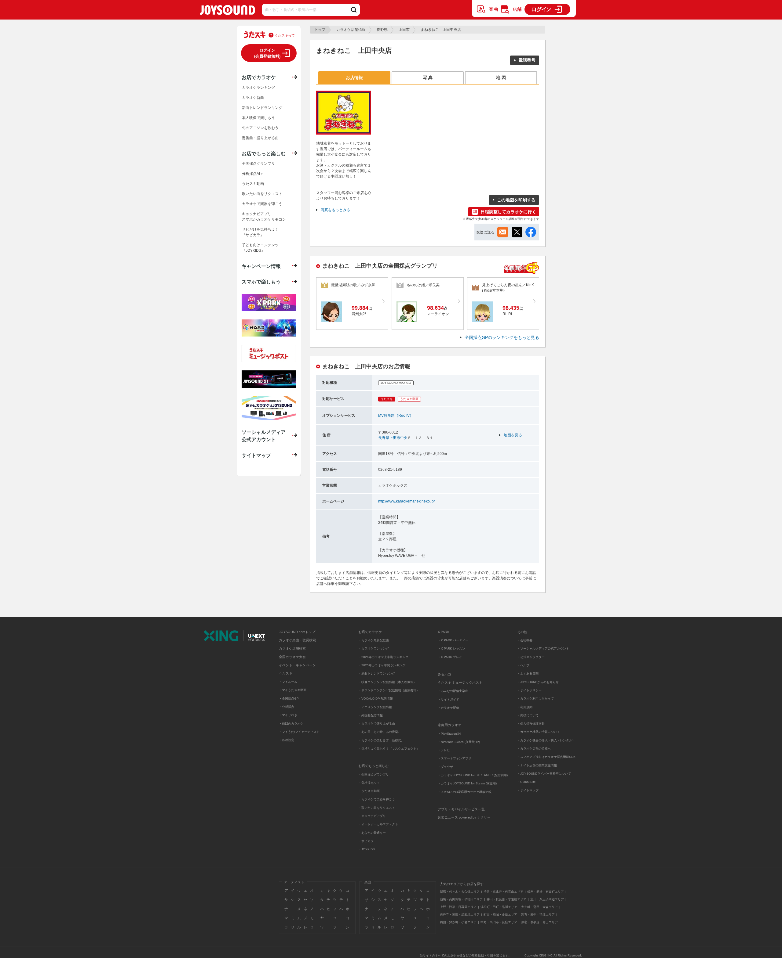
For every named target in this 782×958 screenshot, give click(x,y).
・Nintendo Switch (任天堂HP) (459, 742)
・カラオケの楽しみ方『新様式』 (381, 740)
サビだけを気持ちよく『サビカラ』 (260, 232)
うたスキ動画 (253, 184)
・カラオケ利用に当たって (535, 698)
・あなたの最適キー (372, 832)
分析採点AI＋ (253, 173)
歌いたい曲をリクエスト (262, 194)
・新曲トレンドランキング (376, 673)
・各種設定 (286, 740)
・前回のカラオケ (291, 723)
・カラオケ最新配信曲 (373, 640)
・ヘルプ (523, 665)
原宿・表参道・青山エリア (539, 922)
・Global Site (526, 781)
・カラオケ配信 (448, 707)
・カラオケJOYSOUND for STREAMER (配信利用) (473, 775)
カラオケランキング (258, 87)
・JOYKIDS (366, 849)
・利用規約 (524, 707)
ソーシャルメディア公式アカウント (264, 435)
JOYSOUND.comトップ (297, 632)
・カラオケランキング (373, 648)
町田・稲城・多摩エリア (500, 914)
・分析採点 (286, 706)
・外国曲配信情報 (370, 715)
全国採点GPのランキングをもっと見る (502, 337)
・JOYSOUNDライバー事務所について (544, 773)
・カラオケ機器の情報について (538, 731)
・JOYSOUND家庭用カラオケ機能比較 (464, 792)
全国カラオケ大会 (292, 657)
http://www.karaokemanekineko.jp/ (406, 501)
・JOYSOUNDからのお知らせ (538, 682)
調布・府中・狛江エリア (538, 914)
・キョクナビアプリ (372, 816)
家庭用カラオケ (449, 725)
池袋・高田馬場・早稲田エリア (461, 899)
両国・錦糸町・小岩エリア (458, 922)
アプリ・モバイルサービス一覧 (461, 809)
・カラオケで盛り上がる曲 (376, 723)
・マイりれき (288, 715)
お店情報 (354, 77)
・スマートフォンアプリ (454, 758)
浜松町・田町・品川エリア (499, 907)
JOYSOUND (227, 11)
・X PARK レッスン (451, 648)
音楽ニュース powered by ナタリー (464, 817)
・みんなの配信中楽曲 (453, 691)
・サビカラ (366, 841)
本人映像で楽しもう (258, 118)
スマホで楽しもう (261, 281)
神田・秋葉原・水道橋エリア (506, 899)
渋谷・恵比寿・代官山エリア (503, 891)
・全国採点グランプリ (373, 774)
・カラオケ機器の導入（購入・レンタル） (546, 740)
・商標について (528, 715)
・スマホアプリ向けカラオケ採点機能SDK (546, 756)
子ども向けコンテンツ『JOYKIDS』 (260, 248)
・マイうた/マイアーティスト (299, 731)
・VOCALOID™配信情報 (375, 698)
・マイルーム (288, 681)
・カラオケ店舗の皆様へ (534, 748)
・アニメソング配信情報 (375, 707)
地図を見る (513, 435)
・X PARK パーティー (453, 640)
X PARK (443, 632)
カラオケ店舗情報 (351, 29)
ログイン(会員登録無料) (267, 53)
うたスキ (285, 673)
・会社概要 (524, 640)
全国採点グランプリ (258, 163)
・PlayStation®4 (449, 733)
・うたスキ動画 (369, 791)
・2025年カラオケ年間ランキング (381, 665)
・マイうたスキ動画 (292, 690)
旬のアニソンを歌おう (260, 128)
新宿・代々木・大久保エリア (460, 891)
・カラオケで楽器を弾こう (376, 799)
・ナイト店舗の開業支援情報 (537, 765)
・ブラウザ (445, 767)
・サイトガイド (448, 699)
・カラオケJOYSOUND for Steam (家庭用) (467, 783)
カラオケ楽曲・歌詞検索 (297, 640)
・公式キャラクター (531, 657)
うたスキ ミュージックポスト (460, 682)
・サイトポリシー (529, 690)
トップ (319, 29)
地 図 (501, 77)
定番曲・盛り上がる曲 (260, 138)
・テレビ (444, 750)
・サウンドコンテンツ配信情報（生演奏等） (388, 690)
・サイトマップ (528, 790)
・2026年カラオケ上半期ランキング (383, 657)
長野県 (382, 29)
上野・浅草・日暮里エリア (458, 907)
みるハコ (444, 674)
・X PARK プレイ (450, 657)
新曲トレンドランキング (262, 108)
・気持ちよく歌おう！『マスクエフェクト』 (388, 748)
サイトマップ (256, 455)
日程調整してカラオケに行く (508, 211)
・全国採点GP (289, 698)
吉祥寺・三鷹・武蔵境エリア (460, 914)
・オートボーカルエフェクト (378, 824)
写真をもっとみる (335, 210)
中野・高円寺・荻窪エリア (499, 922)
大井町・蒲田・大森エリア (539, 907)
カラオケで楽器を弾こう (262, 204)
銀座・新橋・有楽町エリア (545, 891)
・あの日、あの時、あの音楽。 (379, 731)
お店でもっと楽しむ (264, 153)
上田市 (404, 29)
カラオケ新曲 (253, 97)
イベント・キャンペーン (297, 665)
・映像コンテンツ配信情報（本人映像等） (387, 682)
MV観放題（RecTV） (395, 415)
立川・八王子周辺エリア (547, 899)
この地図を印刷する (516, 199)
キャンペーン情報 (261, 266)
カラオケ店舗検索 (292, 648)
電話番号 (526, 60)
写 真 (428, 77)
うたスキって (285, 35)
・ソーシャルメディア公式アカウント (543, 648)
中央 (403, 438)
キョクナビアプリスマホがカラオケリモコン (264, 216)
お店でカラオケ (259, 77)
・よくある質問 (528, 673)
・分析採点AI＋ (369, 782)
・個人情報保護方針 (531, 723)
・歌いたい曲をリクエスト (376, 807)
